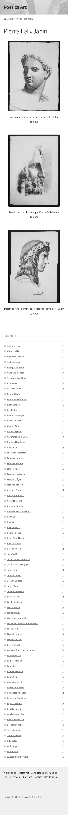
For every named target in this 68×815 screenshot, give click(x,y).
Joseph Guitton (14, 580)
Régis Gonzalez (14, 703)
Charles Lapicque (15, 415)
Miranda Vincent (15, 634)
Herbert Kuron (14, 548)
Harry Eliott (13, 516)
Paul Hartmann (14, 660)
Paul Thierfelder (15, 671)
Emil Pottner (13, 468)
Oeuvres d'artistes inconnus (21, 650)
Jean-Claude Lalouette (18, 559)
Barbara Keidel (14, 388)
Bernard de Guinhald (17, 399)
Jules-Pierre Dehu (15, 591)
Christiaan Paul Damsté (19, 436)
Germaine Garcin (15, 506)
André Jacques (14, 362)
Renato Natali (14, 708)
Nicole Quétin (14, 644)
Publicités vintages (16, 692)
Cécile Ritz (12, 410)
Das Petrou (12, 447)
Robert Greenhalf (15, 719)
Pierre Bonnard (14, 682)
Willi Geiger (12, 746)
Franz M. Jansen (15, 484)
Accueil (10, 18)
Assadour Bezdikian (17, 378)
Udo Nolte (12, 740)
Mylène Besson (14, 639)
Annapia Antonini (15, 367)
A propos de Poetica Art (16, 772)
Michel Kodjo (13, 628)
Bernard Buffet (14, 394)
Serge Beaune (13, 730)
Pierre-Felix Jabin (15, 687)
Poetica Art (15, 7)
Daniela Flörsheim (16, 442)
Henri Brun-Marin (15, 538)
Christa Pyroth (14, 431)
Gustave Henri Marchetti (19, 511)
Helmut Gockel (14, 532)
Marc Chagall (13, 607)
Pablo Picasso (14, 655)
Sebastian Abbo (15, 724)
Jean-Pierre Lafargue (17, 564)
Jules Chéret (13, 586)
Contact (27, 776)
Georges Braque (15, 490)
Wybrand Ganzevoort (17, 756)
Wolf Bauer (12, 751)
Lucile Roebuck (14, 602)
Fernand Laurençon (16, 474)
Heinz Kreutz (13, 527)
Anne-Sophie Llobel (16, 372)
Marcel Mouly (13, 612)
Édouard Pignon (15, 463)
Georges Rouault (15, 495)
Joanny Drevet (14, 575)
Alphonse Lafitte (15, 356)
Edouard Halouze (15, 458)
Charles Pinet (13, 426)
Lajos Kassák (13, 596)
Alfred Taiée (13, 351)
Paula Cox (12, 676)
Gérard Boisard (14, 500)
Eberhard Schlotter (16, 452)
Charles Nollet (14, 420)
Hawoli (10, 522)
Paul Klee (11, 666)
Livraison (16, 776)
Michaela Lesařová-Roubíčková (22, 623)
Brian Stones (13, 404)
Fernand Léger (14, 479)
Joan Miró (12, 570)
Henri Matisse (14, 543)
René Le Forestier (15, 714)
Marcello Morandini (16, 618)
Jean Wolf (12, 554)
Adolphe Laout (14, 346)
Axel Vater (12, 383)
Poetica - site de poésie (46, 776)
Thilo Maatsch (14, 735)
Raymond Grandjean (17, 698)
